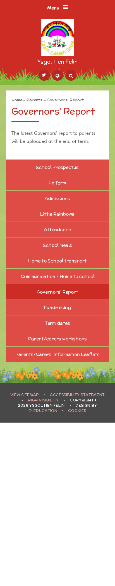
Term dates (57, 323)
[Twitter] (44, 75)
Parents (34, 100)
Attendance (57, 229)
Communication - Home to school (57, 276)
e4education (43, 410)
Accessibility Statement (77, 395)
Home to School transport (57, 261)
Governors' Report (65, 100)
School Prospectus (57, 167)
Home (16, 100)
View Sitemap (24, 395)
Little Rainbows (57, 214)
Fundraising (57, 307)
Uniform (57, 183)
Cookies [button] (77, 410)
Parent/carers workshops (57, 338)
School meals (57, 245)
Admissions (57, 198)
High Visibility (43, 400)
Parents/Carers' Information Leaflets (57, 354)
